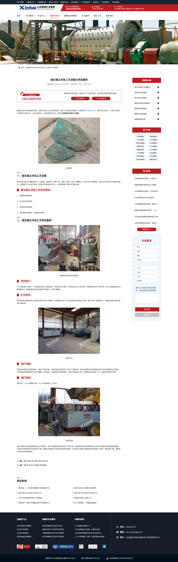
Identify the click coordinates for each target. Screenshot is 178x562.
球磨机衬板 (64, 2)
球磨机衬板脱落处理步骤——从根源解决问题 (149, 210)
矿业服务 (85, 16)
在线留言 (81, 98)
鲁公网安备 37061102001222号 (121, 558)
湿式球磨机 (74, 2)
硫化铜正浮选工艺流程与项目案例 (46, 67)
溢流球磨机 (115, 2)
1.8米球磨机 (153, 143)
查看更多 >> (146, 229)
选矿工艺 (97, 16)
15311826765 (31, 98)
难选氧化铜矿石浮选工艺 (82, 498)
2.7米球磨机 (153, 146)
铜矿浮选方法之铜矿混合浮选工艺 (35, 461)
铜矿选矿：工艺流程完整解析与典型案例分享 (34, 488)
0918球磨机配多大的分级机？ (144, 197)
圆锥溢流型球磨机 (140, 108)
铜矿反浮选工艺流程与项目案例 (35, 465)
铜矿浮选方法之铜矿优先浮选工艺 (85, 493)
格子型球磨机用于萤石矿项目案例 (53, 536)
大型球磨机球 (41, 2)
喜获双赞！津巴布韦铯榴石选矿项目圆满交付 (34, 503)
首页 (19, 16)
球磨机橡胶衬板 (139, 119)
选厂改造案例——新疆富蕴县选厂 (85, 503)
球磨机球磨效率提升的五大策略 (145, 185)
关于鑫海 (29, 16)
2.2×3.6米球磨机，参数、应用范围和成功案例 (89, 536)
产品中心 (41, 16)
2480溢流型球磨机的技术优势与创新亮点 (88, 533)
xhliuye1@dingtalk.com (134, 532)
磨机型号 (96, 2)
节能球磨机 (105, 2)
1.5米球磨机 (153, 149)
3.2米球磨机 (153, 156)
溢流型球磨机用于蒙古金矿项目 (52, 526)
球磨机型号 (140, 146)
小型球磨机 (153, 153)
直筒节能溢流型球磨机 (142, 103)
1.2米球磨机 (140, 153)
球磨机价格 (30, 2)
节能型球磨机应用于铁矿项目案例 (53, 533)
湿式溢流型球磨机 (140, 98)
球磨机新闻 (54, 16)
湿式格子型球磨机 (140, 92)
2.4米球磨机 (153, 140)
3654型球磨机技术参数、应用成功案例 (87, 529)
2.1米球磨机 (140, 140)
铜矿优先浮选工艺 (89, 110)
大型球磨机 (140, 136)
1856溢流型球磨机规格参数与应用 (146, 217)
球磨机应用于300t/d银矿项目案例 (53, 529)
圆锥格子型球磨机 (140, 114)
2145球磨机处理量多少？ (83, 526)
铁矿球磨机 (140, 156)
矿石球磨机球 (85, 2)
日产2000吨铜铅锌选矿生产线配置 (30, 498)
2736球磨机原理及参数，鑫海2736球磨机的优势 (150, 204)
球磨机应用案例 (70, 16)
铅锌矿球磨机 (140, 143)
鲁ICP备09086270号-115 (91, 558)
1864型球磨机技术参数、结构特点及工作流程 (150, 223)
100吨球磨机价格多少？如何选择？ (146, 191)
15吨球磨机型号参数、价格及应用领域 (147, 178)
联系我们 (110, 16)
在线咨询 (102, 98)
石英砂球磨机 (140, 159)
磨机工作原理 (53, 2)
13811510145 (97, 9)
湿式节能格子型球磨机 (142, 87)
